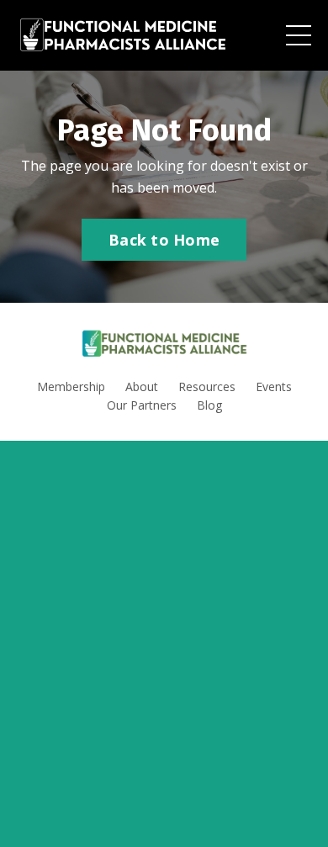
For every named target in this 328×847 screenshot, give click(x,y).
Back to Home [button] (164, 240)
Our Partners (142, 405)
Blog (209, 405)
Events (274, 386)
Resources (206, 386)
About (141, 386)
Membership (71, 386)
